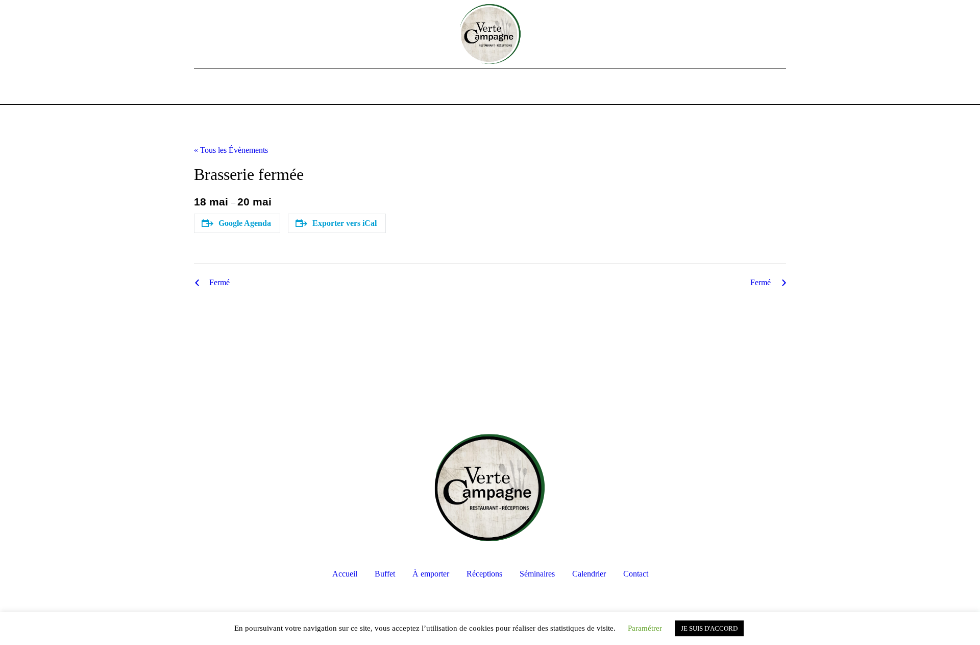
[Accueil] (429, 86)
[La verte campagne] (490, 487)
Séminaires (537, 573)
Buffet (385, 573)
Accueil (344, 573)
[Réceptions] (490, 86)
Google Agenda (244, 223)
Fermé (219, 282)
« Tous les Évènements (231, 150)
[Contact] (551, 86)
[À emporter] (469, 86)
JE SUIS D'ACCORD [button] (709, 628)
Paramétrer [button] (645, 628)
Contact (635, 573)
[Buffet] (449, 86)
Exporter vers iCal (344, 223)
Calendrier (589, 573)
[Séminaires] (510, 86)
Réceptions (484, 573)
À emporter (430, 573)
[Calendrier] (531, 86)
